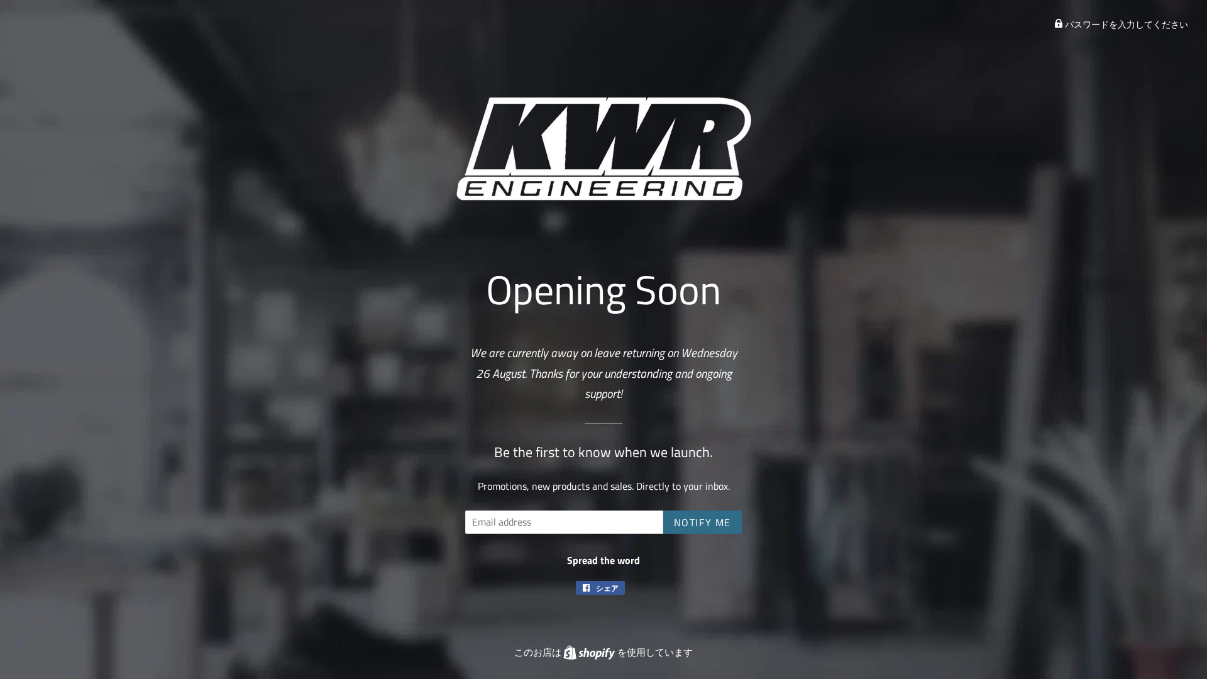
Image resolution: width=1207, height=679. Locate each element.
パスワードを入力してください (1125, 24)
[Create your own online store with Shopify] (590, 652)
